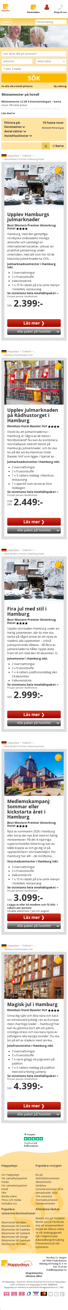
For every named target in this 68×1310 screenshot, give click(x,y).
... (35, 155)
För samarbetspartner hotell (14, 1187)
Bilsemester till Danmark (15, 1240)
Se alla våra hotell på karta (16, 86)
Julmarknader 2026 (46, 1192)
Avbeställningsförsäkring (50, 1239)
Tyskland (26, 155)
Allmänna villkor (34, 1276)
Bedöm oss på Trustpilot (50, 1218)
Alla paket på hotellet (34, 331)
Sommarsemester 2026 (49, 1189)
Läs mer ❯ (34, 323)
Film (3, 1192)
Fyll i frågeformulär (47, 1236)
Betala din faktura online (50, 1229)
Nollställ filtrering (52, 127)
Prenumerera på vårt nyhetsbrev (48, 1245)
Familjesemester (45, 1203)
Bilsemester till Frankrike (15, 1229)
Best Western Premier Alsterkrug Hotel (24, 159)
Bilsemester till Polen (13, 1244)
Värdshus (41, 1185)
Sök (34, 78)
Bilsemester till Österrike (15, 1226)
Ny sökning (60, 86)
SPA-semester (44, 1196)
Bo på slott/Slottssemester (47, 1176)
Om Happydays (10, 1174)
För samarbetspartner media (14, 1180)
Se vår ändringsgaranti (49, 1232)
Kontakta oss (9, 1203)
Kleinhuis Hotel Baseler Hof (18, 355)
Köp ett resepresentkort (50, 1225)
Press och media (11, 1200)
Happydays (13, 155)
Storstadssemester (47, 1200)
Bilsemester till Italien (13, 1222)
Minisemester (43, 1182)
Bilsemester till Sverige (14, 1236)
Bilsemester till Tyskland (15, 1233)
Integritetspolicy (34, 1273)
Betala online (9, 1196)
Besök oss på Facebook (50, 1222)
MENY (6, 22)
